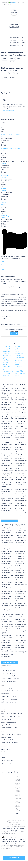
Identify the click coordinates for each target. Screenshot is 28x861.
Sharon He (6, 362)
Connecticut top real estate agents (7, 541)
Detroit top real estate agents (6, 504)
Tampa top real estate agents (6, 455)
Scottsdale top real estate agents (21, 443)
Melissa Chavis (7, 355)
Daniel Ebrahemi (19, 357)
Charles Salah (6, 373)
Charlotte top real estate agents (20, 408)
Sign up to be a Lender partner (11, 734)
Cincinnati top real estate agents (7, 495)
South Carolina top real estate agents (6, 631)
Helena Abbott (7, 346)
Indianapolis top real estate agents (21, 427)
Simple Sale (5, 694)
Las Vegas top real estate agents (7, 413)
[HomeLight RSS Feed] (17, 772)
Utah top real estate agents (5, 641)
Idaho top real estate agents (6, 557)
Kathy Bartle (18, 351)
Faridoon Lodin (19, 368)
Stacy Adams (18, 346)
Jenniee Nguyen (19, 370)
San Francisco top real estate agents (7, 427)
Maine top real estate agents (19, 572)
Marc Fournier (18, 361)
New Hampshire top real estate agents (20, 598)
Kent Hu (5, 364)
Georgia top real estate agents (6, 553)
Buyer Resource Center (9, 681)
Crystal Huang (7, 366)
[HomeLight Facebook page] (6, 772)
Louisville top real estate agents (20, 479)
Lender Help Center (7, 740)
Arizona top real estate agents (6, 532)
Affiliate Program (7, 760)
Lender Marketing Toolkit (9, 743)
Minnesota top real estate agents (21, 583)
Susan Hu (17, 364)
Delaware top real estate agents (20, 541)
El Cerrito (12, 62)
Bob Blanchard (19, 353)
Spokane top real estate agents (7, 500)
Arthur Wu (6, 375)
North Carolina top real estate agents (19, 610)
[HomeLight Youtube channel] (12, 772)
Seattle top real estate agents (6, 437)
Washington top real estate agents (21, 460)
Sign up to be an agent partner (11, 714)
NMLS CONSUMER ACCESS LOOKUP (12, 839)
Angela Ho (17, 362)
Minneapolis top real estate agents (21, 500)
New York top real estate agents (7, 389)
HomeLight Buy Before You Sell (11, 691)
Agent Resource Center (9, 722)
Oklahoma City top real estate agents (19, 449)
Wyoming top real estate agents (7, 655)
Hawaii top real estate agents (20, 553)
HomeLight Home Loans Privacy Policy (13, 841)
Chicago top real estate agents (6, 394)
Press (3, 758)
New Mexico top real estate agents (21, 604)
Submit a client (6, 719)
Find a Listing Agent (7, 688)
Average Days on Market (8, 97)
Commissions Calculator (9, 705)
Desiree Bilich (6, 353)
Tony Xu (17, 375)
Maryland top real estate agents (7, 576)
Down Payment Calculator (10, 679)
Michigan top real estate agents (7, 583)
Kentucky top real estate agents (20, 567)
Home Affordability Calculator (11, 676)
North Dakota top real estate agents (7, 615)
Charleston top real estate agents (21, 495)
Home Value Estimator (8, 696)
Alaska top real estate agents (19, 527)
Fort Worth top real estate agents (7, 443)
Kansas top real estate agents (6, 567)
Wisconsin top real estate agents (21, 651)
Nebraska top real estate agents (20, 593)
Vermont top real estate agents (20, 641)
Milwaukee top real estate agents (7, 479)
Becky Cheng (18, 355)
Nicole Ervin (6, 361)
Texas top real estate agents (19, 636)
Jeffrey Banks (6, 351)
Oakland (11, 58)
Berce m (5, 370)
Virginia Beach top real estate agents (6, 484)
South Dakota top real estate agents (21, 630)
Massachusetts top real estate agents (19, 577)
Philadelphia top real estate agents (7, 418)
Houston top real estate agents (20, 394)
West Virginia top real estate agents (7, 651)
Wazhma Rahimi (19, 371)
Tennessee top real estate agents (7, 636)
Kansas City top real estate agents (21, 469)
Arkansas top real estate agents (20, 532)
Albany (18, 58)
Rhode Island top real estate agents (21, 625)
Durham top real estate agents (20, 514)
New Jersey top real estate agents (7, 604)
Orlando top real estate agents (6, 460)
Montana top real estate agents (7, 593)
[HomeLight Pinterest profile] (14, 772)
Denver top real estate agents (6, 422)
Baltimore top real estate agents (21, 474)
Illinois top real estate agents (19, 557)
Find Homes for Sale (8, 673)
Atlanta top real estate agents (20, 422)
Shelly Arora (18, 348)
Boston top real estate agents (6, 474)
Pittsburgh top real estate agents (21, 504)
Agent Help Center (7, 725)
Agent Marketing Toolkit (9, 728)
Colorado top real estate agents (20, 536)
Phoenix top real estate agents (6, 403)
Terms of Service (14, 824)
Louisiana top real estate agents (7, 572)
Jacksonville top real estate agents (21, 418)
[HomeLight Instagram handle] (9, 772)
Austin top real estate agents (6, 408)
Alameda (5, 62)
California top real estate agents (7, 536)
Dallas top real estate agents (19, 403)
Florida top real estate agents (20, 546)
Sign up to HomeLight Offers (10, 716)
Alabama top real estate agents (7, 527)
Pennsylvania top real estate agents (7, 625)
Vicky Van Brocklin (20, 373)
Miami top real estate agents (6, 448)
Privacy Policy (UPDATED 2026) (15, 826)
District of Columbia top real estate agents (7, 547)
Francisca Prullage (8, 371)
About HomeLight (7, 749)
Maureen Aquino (7, 348)
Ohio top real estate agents (19, 615)
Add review (14, 333)
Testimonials (5, 752)
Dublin (4, 58)
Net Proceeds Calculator (9, 699)
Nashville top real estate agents (20, 413)
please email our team (17, 812)
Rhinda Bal (17, 350)
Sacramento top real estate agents (7, 469)
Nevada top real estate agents (6, 597)
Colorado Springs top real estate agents (20, 438)
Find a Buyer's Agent (8, 670)
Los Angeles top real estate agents (21, 389)
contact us (18, 814)
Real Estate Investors (8, 763)
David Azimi (6, 350)
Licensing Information (8, 843)
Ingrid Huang (18, 366)
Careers (3, 755)
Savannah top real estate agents (7, 514)
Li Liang (5, 368)
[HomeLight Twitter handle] (3, 772)
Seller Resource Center (8, 702)
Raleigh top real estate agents (20, 455)
